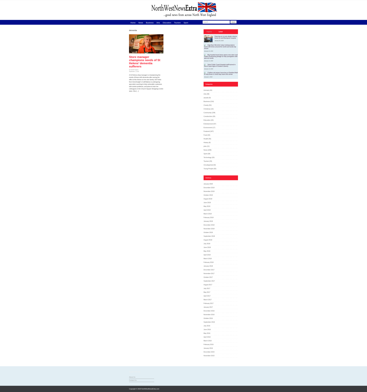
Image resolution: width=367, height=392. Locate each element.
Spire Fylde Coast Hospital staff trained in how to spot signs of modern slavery (220, 65)
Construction (208, 116)
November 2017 (209, 273)
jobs (205, 146)
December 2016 (209, 311)
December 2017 (209, 270)
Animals (206, 90)
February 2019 (209, 217)
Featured (207, 131)
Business (150, 23)
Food (205, 135)
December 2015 (209, 352)
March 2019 (208, 214)
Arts (158, 23)
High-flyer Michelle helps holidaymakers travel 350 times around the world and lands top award (220, 46)
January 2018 (208, 266)
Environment (208, 127)
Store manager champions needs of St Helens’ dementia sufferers (144, 61)
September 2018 (209, 236)
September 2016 (209, 322)
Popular (209, 32)
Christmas (207, 109)
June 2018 (207, 247)
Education (167, 23)
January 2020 (208, 184)
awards (206, 98)
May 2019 (207, 206)
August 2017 (208, 285)
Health (206, 139)
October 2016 (208, 318)
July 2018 (207, 243)
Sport (186, 23)
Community (207, 112)
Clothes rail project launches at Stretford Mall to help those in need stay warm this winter (221, 73)
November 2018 (209, 229)
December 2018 (209, 225)
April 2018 (207, 255)
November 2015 (209, 355)
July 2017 (207, 288)
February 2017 (209, 303)
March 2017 (208, 299)
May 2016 (207, 333)
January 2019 (208, 221)
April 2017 (207, 296)
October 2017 (208, 277)
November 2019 (209, 191)
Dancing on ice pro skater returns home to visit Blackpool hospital (226, 37)
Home (133, 23)
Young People (208, 168)
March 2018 (208, 258)
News (140, 23)
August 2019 (208, 199)
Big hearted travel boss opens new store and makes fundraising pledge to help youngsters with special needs (221, 56)
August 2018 (208, 240)
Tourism (177, 23)
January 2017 (208, 307)
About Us (132, 377)
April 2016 (207, 337)
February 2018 (209, 262)
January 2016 (208, 348)
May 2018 (207, 251)
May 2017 (207, 292)
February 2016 (209, 344)
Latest (221, 32)
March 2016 (208, 341)
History (206, 142)
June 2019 (207, 202)
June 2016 (207, 329)
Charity (206, 105)
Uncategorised (209, 165)
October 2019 (208, 195)
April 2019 (207, 210)
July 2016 (207, 326)
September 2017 (209, 281)
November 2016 (209, 314)
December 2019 (209, 187)
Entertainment (208, 124)
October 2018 (208, 232)
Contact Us (133, 380)
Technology (207, 157)
